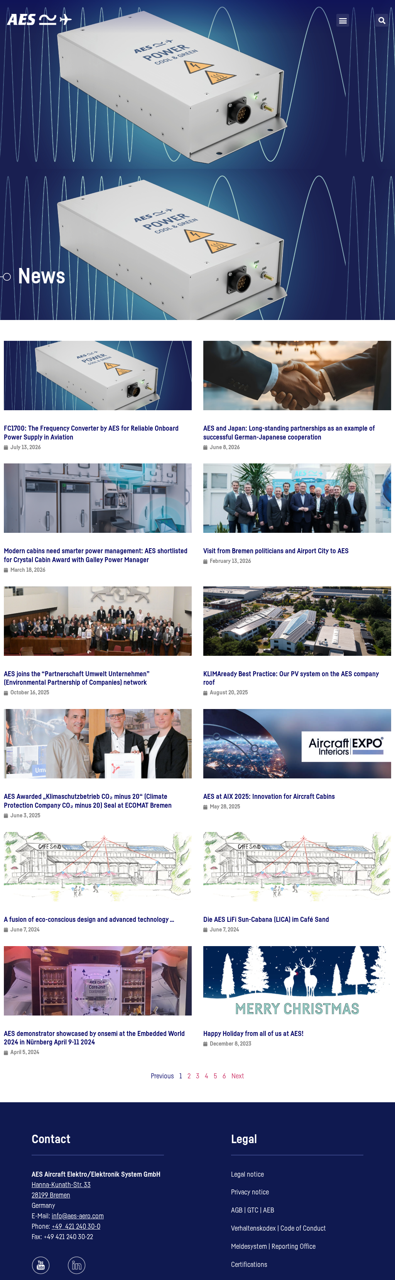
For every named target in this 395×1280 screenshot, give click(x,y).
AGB (237, 1210)
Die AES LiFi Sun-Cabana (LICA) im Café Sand (266, 919)
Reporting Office (294, 1246)
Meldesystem (249, 1246)
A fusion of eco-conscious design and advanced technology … (89, 919)
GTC (252, 1210)
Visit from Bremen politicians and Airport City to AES (276, 550)
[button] (342, 20)
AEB (268, 1210)
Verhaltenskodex (253, 1228)
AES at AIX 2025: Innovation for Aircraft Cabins (269, 796)
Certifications (249, 1264)
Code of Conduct (303, 1228)
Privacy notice (250, 1192)
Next (237, 1076)
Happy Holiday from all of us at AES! (253, 1033)
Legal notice (247, 1174)
